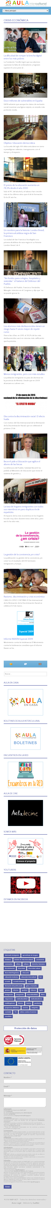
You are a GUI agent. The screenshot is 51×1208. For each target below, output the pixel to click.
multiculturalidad (22, 999)
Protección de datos (25, 1028)
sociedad (8, 1012)
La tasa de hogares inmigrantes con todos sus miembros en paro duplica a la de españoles (23, 509)
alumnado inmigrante (12, 955)
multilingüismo (10, 1003)
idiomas (15, 990)
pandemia (37, 1003)
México (20, 1003)
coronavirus (9, 964)
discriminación (10, 968)
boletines (8, 959)
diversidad (21, 968)
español (30, 981)
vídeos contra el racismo (28, 1012)
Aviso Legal (16, 1203)
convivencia (40, 959)
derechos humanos (38, 964)
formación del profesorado (14, 986)
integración (20, 994)
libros (43, 994)
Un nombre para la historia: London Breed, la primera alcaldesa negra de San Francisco (24, 233)
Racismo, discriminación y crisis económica (24, 597)
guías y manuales (31, 986)
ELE (40, 977)
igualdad (24, 990)
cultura (18, 964)
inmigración (9, 994)
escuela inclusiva (19, 981)
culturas (26, 964)
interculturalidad (32, 994)
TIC (15, 1012)
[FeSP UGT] (14, 1044)
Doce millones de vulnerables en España (23, 101)
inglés (41, 990)
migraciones (9, 999)
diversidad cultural (34, 968)
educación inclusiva (11, 977)
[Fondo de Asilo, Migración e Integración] (17, 1066)
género (7, 990)
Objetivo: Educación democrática (19, 143)
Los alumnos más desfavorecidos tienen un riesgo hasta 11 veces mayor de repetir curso (24, 329)
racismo (25, 1008)
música (28, 1003)
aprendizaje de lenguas (30, 955)
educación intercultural (28, 977)
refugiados (34, 1008)
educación (25, 973)
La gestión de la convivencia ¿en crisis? (22, 554)
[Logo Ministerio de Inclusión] (23, 1055)
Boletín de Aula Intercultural (24, 959)
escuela (7, 981)
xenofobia (8, 1016)
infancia (33, 990)
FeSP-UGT (14, 1200)
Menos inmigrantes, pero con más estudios (24, 374)
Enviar (7, 1187)
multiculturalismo (36, 999)
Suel (36, 1203)
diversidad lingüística (12, 973)
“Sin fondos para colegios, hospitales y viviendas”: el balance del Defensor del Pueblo (22, 281)
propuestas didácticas (12, 1008)
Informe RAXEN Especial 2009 (18, 639)
